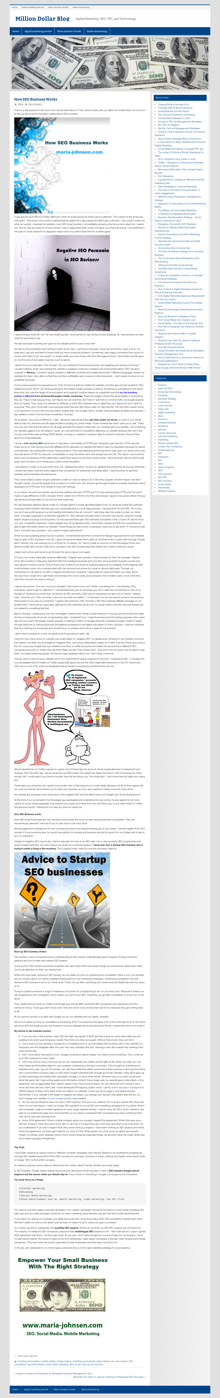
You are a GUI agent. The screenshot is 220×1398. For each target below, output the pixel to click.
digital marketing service (33, 7)
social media (164, 484)
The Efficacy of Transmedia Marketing (177, 210)
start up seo (75, 1364)
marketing (163, 439)
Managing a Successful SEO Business (177, 224)
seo (112, 1361)
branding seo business (29, 1361)
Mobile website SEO (168, 443)
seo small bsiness (35, 1364)
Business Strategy (167, 398)
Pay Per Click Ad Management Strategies (179, 128)
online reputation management (127, 1087)
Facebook (163, 426)
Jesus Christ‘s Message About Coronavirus (179, 138)
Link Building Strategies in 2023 (174, 118)
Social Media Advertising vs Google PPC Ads (180, 149)
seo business (121, 1361)
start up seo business (92, 1364)
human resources (167, 433)
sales (160, 463)
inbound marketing (167, 436)
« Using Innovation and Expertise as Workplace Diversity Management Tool (53, 1373)
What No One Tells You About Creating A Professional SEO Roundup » (109, 1377)
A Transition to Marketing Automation (177, 214)
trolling (28, 1007)
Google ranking (64, 1361)
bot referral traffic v (115, 400)
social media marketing (56, 1364)
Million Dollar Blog (42, 18)
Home (15, 7)
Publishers (163, 457)
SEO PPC (162, 477)
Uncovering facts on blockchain (174, 248)
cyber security (165, 405)
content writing (48, 1361)
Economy (163, 419)
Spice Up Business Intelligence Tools (177, 316)
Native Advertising (81, 7)
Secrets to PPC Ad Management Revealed (180, 121)
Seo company (35, 104)
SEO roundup (165, 480)
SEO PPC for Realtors (169, 125)
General (162, 429)
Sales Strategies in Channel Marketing (177, 186)
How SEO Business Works (171, 347)
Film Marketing (165, 176)
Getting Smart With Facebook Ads (175, 265)
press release (103, 1361)
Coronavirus (164, 402)
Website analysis (166, 491)
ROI (160, 460)
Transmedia (164, 487)
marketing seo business (83, 1361)
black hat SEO (165, 388)
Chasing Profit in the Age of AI (173, 104)
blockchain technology (170, 392)
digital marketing (166, 412)
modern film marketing (170, 446)
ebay (160, 416)
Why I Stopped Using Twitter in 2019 (176, 159)
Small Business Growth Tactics (173, 111)
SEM (160, 470)
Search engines (166, 467)
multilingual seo (166, 450)
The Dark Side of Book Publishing (175, 107)
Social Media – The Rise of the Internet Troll (180, 323)
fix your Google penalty (59, 1098)
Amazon (162, 385)
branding (162, 395)
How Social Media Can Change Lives (177, 320)
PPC (160, 453)
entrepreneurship (167, 422)
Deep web (163, 409)
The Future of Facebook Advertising (176, 114)
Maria (20, 104)
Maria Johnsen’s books (58, 7)
